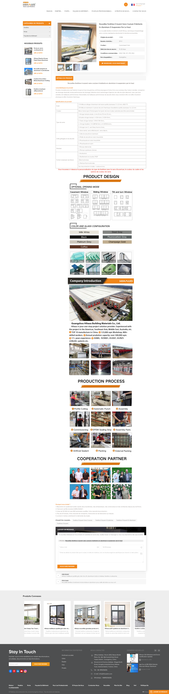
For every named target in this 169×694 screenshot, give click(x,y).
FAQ (63, 665)
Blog (127, 685)
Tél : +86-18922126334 (100, 670)
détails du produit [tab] (64, 78)
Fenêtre (58, 11)
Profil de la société (67, 655)
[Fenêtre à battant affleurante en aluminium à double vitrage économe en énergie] (28, 92)
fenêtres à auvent (62, 523)
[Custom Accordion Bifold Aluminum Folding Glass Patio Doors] (28, 82)
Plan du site (118, 685)
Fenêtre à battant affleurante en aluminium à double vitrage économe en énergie (40, 90)
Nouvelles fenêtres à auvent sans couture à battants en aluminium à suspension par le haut (94, 540)
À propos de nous (122, 11)
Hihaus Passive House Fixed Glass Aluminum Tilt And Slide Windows (41, 59)
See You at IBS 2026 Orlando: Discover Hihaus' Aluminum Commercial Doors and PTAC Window (148, 665)
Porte (67, 11)
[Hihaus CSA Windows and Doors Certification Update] (132, 658)
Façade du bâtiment (80, 11)
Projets (64, 668)
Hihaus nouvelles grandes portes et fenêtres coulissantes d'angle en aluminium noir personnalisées (40, 628)
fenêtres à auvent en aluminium (126, 520)
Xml (135, 685)
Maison (49, 11)
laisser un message (160, 692)
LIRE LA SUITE (38, 53)
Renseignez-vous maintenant (114, 63)
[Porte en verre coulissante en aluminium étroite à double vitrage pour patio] (28, 51)
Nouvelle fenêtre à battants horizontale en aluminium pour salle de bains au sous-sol (130, 628)
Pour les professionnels (101, 11)
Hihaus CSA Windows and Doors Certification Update (149, 655)
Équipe (64, 661)
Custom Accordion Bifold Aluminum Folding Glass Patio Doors (42, 80)
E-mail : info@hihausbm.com (103, 674)
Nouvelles (107, 685)
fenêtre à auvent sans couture (82, 520)
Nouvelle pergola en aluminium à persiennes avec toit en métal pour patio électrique (41, 69)
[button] (23, 620)
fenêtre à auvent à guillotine (104, 520)
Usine (63, 658)
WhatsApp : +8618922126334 (103, 678)
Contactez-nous (139, 11)
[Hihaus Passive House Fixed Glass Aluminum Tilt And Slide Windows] (28, 61)
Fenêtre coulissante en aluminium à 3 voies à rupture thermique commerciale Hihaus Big (100, 628)
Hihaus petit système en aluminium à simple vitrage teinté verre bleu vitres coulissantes (70, 628)
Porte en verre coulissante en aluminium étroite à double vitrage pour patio (40, 49)
